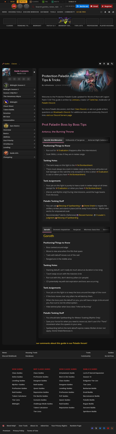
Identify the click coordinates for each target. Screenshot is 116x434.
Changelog (7, 157)
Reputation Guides (41, 392)
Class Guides (17, 373)
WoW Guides (17, 369)
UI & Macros (8, 144)
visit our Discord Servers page (59, 115)
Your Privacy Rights (59, 426)
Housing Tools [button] (15, 12)
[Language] (113, 12)
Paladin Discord (48, 103)
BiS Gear (6, 117)
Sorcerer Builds (89, 408)
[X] (96, 428)
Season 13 (87, 377)
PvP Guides (63, 396)
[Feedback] (109, 12)
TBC (46, 2)
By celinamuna (48, 85)
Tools (88, 353)
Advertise (45, 426)
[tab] (53, 140)
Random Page (75, 426)
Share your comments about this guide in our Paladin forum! (58, 343)
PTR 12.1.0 (20, 6)
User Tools (23, 426)
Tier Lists (16, 400)
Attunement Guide (67, 373)
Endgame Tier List (90, 381)
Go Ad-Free (81, 12)
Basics (6, 133)
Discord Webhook (31, 12)
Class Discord (80, 109)
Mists (56, 2)
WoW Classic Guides (68, 369)
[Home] (3, 426)
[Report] (108, 63)
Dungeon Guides (40, 381)
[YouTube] (108, 428)
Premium (6, 431)
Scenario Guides (40, 400)
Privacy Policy (18, 431)
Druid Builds (88, 392)
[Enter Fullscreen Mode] (101, 12)
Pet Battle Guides (41, 396)
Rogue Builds (88, 404)
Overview (7, 130)
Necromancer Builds (91, 396)
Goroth (49, 235)
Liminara (75, 100)
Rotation (7, 113)
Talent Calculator (19, 396)
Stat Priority (8, 140)
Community (70, 12)
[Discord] (92, 428)
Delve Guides (17, 377)
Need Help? (11, 426)
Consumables (8, 120)
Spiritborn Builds (90, 411)
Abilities (6, 137)
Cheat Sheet (8, 106)
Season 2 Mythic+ (10, 93)
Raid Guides (17, 392)
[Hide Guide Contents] (34, 72)
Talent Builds (8, 110)
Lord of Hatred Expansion (93, 373)
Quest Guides (39, 388)
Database (45, 12)
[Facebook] (104, 428)
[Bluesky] (100, 428)
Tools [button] (53, 12)
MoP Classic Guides (42, 369)
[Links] (112, 63)
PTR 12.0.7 (26, 6)
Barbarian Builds (89, 388)
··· (63, 2)
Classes (14, 64)
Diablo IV (74, 2)
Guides (60, 12)
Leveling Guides (18, 381)
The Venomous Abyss (12, 96)
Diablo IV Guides (90, 369)
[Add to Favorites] (100, 63)
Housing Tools (31, 353)
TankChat (93, 100)
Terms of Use (32, 431)
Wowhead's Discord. (61, 112)
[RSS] (112, 428)
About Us (34, 426)
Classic (35, 2)
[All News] (5, 1)
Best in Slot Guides (67, 377)
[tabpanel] (76, 181)
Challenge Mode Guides (43, 404)
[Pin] (104, 63)
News (4, 12)
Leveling (6, 147)
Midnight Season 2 (10, 89)
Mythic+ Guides (18, 384)
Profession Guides (19, 388)
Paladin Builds (88, 400)
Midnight (15, 404)
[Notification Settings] (105, 12)
